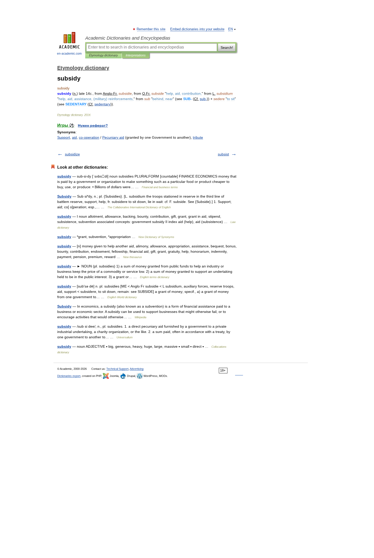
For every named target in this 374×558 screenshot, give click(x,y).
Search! (227, 47)
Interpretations (136, 55)
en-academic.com (69, 53)
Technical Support (117, 368)
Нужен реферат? (93, 125)
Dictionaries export (68, 375)
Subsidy (64, 196)
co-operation (89, 137)
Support (63, 137)
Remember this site (151, 29)
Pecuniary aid (113, 137)
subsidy (64, 176)
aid (74, 137)
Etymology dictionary (103, 55)
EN (230, 29)
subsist (223, 154)
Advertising (136, 368)
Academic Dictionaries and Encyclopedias (127, 38)
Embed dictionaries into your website (197, 29)
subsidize (72, 154)
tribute (198, 137)
